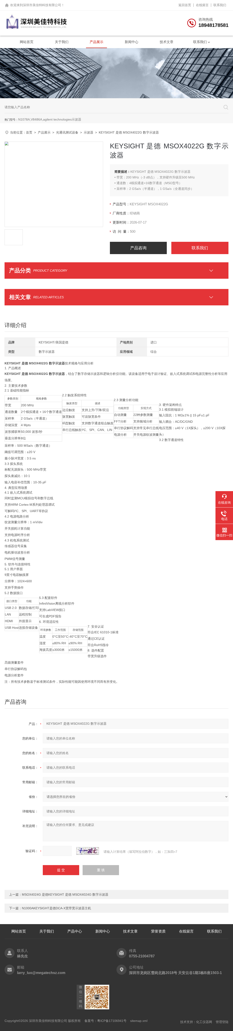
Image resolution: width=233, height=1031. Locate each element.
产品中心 (74, 931)
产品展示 (96, 42)
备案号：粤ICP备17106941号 (105, 1021)
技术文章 (166, 42)
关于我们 (61, 42)
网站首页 (26, 42)
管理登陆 (222, 1022)
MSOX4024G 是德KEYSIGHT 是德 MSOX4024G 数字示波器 (65, 894)
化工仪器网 (204, 1022)
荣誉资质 (158, 931)
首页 (29, 132)
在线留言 (202, 5)
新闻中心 (131, 42)
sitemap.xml (138, 1021)
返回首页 (184, 5)
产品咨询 (138, 248)
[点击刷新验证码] (87, 851)
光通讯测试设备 (67, 132)
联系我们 (219, 5)
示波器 (88, 132)
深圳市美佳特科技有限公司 (42, 5)
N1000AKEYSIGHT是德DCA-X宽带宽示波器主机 (56, 908)
